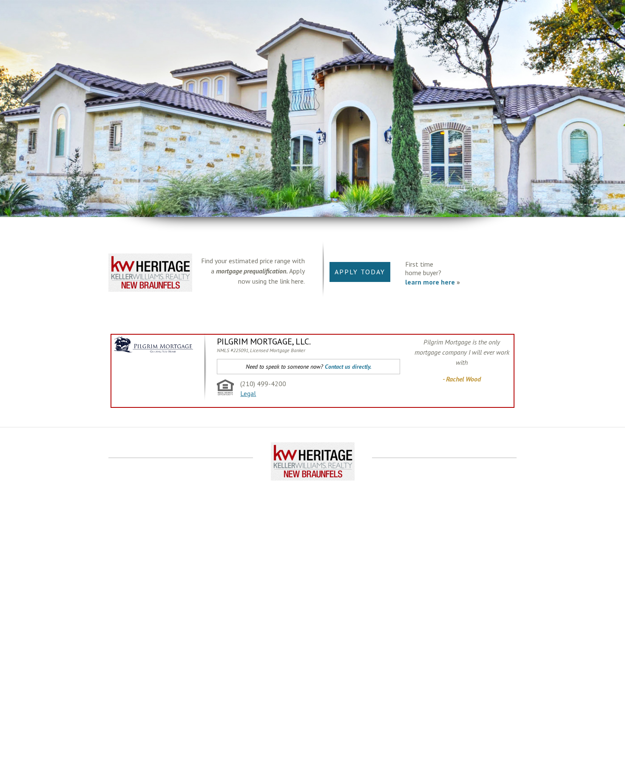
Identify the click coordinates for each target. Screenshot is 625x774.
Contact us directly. (348, 366)
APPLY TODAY (360, 271)
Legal (248, 393)
